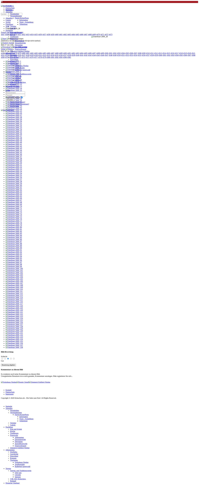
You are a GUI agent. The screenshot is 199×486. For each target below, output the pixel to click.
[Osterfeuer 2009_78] (14, 223)
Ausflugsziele (20, 68)
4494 (81, 53)
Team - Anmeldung (26, 22)
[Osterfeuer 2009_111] (14, 291)
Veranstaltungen (16, 16)
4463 (69, 34)
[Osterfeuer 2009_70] (14, 206)
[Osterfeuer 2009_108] (14, 285)
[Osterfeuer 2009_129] (14, 329)
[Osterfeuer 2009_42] (14, 146)
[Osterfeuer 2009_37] (14, 136)
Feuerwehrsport (20, 49)
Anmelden (9, 100)
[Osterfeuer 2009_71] (14, 208)
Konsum (13, 62)
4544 (94, 55)
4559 (156, 55)
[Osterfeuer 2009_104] (14, 277)
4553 (131, 55)
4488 (57, 53)
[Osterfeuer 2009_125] (14, 320)
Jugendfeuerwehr (21, 47)
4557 (148, 55)
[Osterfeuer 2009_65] (14, 196)
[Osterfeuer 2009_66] (14, 198)
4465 (77, 34)
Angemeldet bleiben (13, 97)
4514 (164, 53)
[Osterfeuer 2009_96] (14, 260)
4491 (69, 53)
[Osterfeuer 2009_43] (14, 148)
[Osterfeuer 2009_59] (14, 184)
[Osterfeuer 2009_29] (14, 119)
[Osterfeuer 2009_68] (14, 202)
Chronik (18, 78)
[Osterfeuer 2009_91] (14, 250)
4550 (119, 55)
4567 (189, 55)
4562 (168, 55)
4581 (52, 57)
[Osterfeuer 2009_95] (14, 258)
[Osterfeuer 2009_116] (14, 302)
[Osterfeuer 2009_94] (14, 256)
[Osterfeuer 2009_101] (14, 271)
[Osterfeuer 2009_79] (14, 225)
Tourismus (14, 64)
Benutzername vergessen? (19, 104)
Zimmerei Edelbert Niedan (19, 51)
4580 (48, 57)
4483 (36, 53)
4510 (148, 53)
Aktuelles (9, 12)
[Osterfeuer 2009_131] (14, 333)
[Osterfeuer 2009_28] (14, 117)
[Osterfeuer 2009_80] (14, 227)
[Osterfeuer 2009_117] (14, 304)
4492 (73, 53)
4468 (90, 34)
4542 (86, 55)
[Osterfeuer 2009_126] (14, 322)
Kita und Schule (16, 33)
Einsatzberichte (20, 43)
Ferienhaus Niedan (21, 66)
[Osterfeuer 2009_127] (14, 325)
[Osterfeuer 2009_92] (14, 252)
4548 (110, 55)
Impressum (9, 394)
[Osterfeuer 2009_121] (14, 312)
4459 (52, 34)
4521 (193, 53)
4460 (57, 34)
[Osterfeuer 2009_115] (14, 300)
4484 (40, 53)
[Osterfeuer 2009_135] (14, 341)
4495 (86, 53)
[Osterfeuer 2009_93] (14, 254)
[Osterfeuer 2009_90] (14, 248)
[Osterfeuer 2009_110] (14, 289)
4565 (181, 55)
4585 (69, 57)
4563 (173, 55)
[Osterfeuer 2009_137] (14, 345)
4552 (127, 55)
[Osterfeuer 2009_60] (14, 186)
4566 (185, 55)
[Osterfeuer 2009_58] (14, 181)
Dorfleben (9, 30)
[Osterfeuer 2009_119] (14, 308)
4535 (57, 55)
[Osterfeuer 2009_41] (14, 144)
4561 (164, 55)
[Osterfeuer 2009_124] (14, 318)
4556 (144, 55)
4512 (156, 53)
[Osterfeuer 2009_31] (14, 123)
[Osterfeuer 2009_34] (14, 130)
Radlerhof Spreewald (22, 70)
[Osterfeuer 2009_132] (14, 335)
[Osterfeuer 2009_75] (14, 217)
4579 (44, 57)
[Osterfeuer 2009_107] (14, 283)
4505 (127, 53)
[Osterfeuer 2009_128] (14, 327)
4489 (61, 53)
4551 (123, 55)
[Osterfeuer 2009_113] (14, 296)
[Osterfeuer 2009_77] (14, 221)
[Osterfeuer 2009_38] (14, 138)
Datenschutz (10, 392)
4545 (98, 55)
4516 (172, 53)
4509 (144, 53)
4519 (185, 53)
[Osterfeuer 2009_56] (14, 177)
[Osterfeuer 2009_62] (14, 190)
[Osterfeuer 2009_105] (14, 279)
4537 (65, 55)
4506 (131, 53)
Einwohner (14, 59)
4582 (57, 57)
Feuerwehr (14, 39)
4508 (139, 53)
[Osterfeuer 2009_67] (14, 200)
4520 (189, 53)
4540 (77, 55)
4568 (193, 55)
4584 (65, 57)
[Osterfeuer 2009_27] (14, 115)
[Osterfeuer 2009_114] (14, 298)
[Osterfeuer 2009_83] (14, 233)
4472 (106, 34)
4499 (102, 53)
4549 (115, 55)
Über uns (18, 76)
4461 (61, 34)
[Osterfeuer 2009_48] (14, 159)
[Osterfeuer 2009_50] (14, 163)
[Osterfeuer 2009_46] (14, 155)
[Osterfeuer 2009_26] (14, 113)
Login (8, 90)
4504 (123, 53)
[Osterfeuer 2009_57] (14, 179)
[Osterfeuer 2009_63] (14, 192)
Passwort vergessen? (17, 102)
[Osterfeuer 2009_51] (14, 165)
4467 (86, 34)
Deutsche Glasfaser (13, 86)
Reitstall (13, 84)
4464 (73, 34)
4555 (139, 55)
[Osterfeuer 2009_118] (14, 306)
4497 (94, 53)
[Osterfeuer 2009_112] (14, 293)
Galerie (12, 28)
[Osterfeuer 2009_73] (14, 213)
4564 (177, 55)
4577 (36, 57)
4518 (181, 53)
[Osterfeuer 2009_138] (14, 347)
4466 (81, 34)
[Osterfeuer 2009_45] (14, 152)
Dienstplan (19, 45)
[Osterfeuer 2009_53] (14, 169)
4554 (135, 55)
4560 (160, 55)
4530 (36, 55)
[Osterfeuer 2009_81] (14, 229)
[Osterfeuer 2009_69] (14, 204)
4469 (94, 34)
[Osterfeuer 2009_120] (14, 310)
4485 (44, 53)
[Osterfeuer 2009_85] (14, 237)
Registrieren (14, 106)
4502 (115, 53)
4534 (52, 55)
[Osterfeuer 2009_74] (14, 215)
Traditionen (14, 37)
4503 (119, 53)
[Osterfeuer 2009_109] (14, 287)
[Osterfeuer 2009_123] (14, 316)
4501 (110, 53)
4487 (52, 53)
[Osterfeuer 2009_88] (14, 244)
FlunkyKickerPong (22, 18)
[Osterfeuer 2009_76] (14, 219)
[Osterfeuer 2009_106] (14, 281)
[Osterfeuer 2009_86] (14, 240)
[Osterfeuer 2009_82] (14, 231)
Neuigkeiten (14, 14)
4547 (106, 55)
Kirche (12, 35)
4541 (81, 55)
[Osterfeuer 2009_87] (14, 242)
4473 (110, 34)
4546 (102, 55)
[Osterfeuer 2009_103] (14, 275)
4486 (48, 53)
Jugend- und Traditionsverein (20, 74)
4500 (106, 53)
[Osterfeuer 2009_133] (14, 337)
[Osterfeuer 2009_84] (14, 235)
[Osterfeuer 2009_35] (14, 132)
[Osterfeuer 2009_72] (14, 210)
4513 (160, 53)
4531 (40, 55)
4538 (69, 55)
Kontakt (8, 390)
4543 (90, 55)
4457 (44, 34)
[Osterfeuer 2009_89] (14, 246)
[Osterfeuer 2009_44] (14, 150)
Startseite (9, 10)
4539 (73, 55)
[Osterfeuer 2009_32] (14, 125)
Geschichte (14, 57)
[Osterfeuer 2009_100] (14, 269)
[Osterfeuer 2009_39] (14, 140)
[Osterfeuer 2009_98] (14, 264)
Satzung (18, 80)
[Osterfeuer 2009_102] (14, 273)
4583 (61, 57)
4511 (152, 53)
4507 (135, 53)
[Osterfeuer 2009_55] (14, 175)
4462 (65, 34)
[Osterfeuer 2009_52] (14, 167)
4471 (102, 34)
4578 (40, 57)
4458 (48, 34)
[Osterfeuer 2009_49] (14, 161)
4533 (48, 55)
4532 (44, 55)
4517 (177, 53)
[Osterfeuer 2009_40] (14, 142)
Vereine (8, 72)
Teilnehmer (23, 24)
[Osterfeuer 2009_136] (14, 343)
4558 (152, 55)
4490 (65, 53)
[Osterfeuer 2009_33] (14, 128)
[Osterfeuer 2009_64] (14, 194)
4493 (77, 53)
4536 (61, 55)
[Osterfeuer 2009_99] (14, 266)
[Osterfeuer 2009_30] (14, 121)
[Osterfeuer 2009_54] (14, 171)
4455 (36, 34)
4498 (98, 53)
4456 (40, 34)
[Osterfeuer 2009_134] (14, 339)
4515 (168, 53)
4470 (98, 34)
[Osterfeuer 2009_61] (14, 188)
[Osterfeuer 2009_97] (14, 262)
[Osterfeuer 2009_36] (14, 134)
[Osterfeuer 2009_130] (14, 331)
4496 (90, 53)
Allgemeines (19, 41)
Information (23, 20)
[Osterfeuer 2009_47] (14, 157)
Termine (13, 26)
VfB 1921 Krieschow (18, 82)
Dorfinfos (13, 55)
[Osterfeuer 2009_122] (14, 314)
